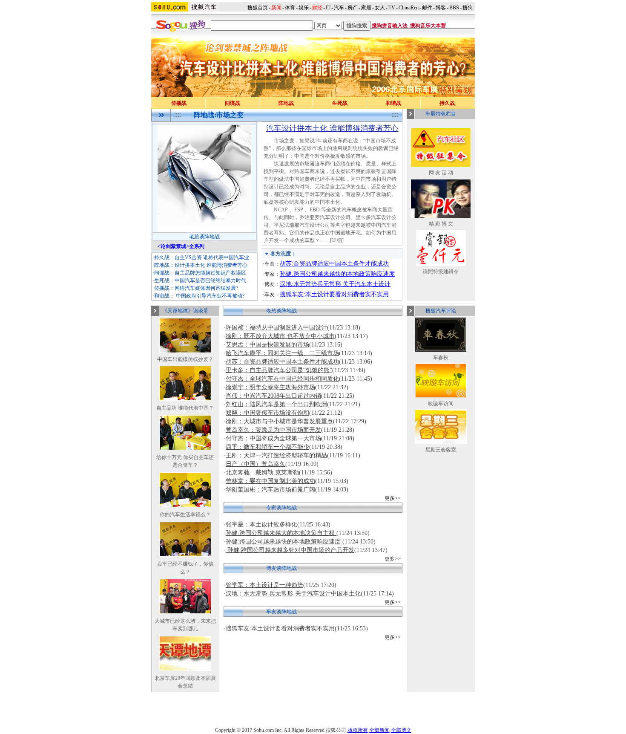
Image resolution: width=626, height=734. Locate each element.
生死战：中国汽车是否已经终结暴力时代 (200, 280)
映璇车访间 (441, 404)
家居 (366, 8)
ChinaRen (409, 8)
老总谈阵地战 (204, 237)
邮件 (427, 8)
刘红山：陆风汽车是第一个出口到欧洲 (276, 404)
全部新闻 (379, 730)
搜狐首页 (257, 8)
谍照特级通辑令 (441, 272)
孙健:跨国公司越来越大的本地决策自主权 (281, 533)
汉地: (286, 284)
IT (328, 8)
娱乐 (304, 8)
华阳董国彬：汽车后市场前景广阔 (270, 489)
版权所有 (357, 730)
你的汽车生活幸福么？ (185, 514)
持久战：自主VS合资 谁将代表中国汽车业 (201, 257)
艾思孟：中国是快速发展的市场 (267, 344)
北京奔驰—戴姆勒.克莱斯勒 (262, 472)
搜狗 (468, 8)
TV (391, 8)
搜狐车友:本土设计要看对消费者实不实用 (334, 294)
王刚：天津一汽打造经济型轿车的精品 (276, 455)
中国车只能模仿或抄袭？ (185, 359)
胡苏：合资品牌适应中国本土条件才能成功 (282, 361)
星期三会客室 (440, 450)
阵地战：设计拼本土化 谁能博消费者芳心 (200, 265)
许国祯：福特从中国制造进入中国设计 (276, 327)
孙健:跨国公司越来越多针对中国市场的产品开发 (290, 550)
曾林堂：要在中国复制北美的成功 (270, 481)
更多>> (393, 498)
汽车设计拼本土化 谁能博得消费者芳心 (332, 128)
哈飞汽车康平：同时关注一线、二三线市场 (282, 353)
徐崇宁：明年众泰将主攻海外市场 (270, 387)
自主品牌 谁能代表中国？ (185, 408)
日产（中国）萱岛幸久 (255, 464)
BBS (454, 8)
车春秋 (440, 358)
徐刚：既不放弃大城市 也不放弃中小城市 (280, 336)
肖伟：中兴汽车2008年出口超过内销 (273, 396)
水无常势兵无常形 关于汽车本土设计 (342, 284)
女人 (380, 8)
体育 (290, 8)
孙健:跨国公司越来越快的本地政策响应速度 (337, 274)
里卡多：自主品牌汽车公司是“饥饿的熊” (279, 370)
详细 (337, 240)
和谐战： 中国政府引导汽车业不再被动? (199, 296)
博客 (441, 8)
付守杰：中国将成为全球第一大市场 (273, 438)
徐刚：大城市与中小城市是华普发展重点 (279, 421)
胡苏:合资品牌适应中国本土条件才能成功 (334, 263)
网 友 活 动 (441, 173)
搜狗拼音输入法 (390, 26)
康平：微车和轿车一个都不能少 (267, 447)
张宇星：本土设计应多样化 (261, 524)
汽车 (339, 8)
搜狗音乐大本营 (428, 26)
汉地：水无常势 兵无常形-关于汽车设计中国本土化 (293, 593)
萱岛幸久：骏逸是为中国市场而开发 (273, 430)
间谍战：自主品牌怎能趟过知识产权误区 (200, 273)
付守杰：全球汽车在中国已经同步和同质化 (282, 379)
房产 (352, 8)
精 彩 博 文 (441, 224)
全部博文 (401, 730)
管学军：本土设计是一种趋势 (264, 585)
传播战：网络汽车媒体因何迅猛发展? (196, 288)
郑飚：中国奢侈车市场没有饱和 (267, 413)
